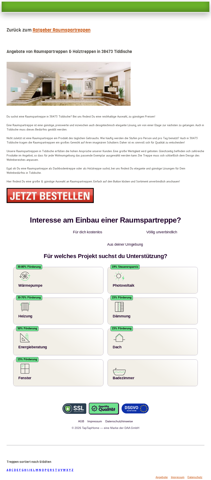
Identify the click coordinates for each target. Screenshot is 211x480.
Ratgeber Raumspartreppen (61, 30)
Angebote (162, 465)
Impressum (177, 465)
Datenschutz (195, 465)
